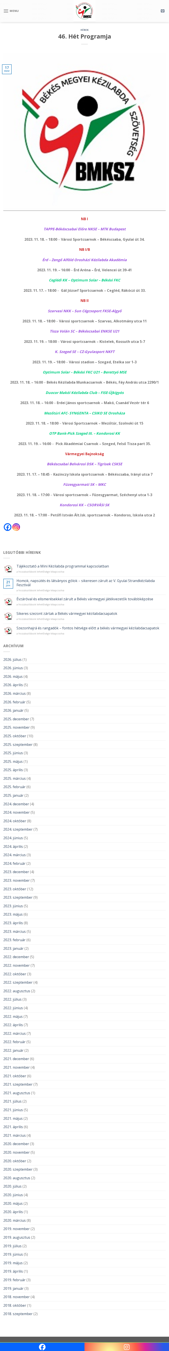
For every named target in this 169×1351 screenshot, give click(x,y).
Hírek (85, 29)
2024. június (13, 837)
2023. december (16, 871)
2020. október (14, 1161)
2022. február (14, 1041)
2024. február (14, 863)
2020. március (14, 1220)
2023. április (13, 922)
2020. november (16, 1152)
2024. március (14, 854)
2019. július (12, 1246)
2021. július (12, 1101)
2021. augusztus (16, 1092)
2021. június (13, 1109)
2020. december (16, 1143)
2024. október (14, 821)
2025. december (16, 719)
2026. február (14, 702)
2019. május (13, 1262)
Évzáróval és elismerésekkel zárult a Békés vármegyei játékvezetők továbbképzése (85, 599)
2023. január (13, 948)
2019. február (14, 1279)
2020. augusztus (16, 1177)
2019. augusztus (16, 1237)
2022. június (13, 1007)
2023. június (13, 906)
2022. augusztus (16, 991)
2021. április (13, 1126)
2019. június (13, 1254)
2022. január (13, 1050)
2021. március (14, 1135)
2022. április (13, 1024)
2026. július (12, 659)
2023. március (14, 931)
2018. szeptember (18, 1313)
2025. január (13, 795)
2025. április (13, 769)
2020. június (13, 1194)
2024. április (13, 846)
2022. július (12, 999)
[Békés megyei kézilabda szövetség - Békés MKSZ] (84, 11)
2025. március (14, 778)
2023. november (16, 880)
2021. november (16, 1067)
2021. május (13, 1118)
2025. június (13, 752)
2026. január (13, 710)
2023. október (14, 889)
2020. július (12, 1186)
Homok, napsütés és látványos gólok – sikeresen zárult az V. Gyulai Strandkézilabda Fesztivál (86, 583)
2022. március (14, 1033)
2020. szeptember (18, 1169)
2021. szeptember (18, 1084)
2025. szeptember (18, 744)
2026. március (14, 693)
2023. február (14, 939)
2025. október (14, 736)
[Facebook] (7, 527)
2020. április (13, 1211)
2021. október (14, 1076)
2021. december (16, 1058)
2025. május (13, 761)
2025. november (16, 727)
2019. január (13, 1288)
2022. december (16, 956)
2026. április (13, 684)
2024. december (16, 804)
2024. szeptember (18, 829)
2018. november (16, 1296)
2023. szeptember (18, 897)
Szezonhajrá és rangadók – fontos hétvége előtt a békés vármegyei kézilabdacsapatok (88, 628)
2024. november (16, 812)
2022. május (13, 1016)
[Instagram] (16, 527)
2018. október (14, 1305)
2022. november (16, 965)
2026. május (13, 676)
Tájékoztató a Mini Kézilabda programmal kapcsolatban (63, 566)
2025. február (14, 786)
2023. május (13, 914)
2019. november (16, 1228)
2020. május (13, 1203)
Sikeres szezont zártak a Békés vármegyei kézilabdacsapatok (67, 614)
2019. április (13, 1271)
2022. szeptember (18, 982)
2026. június (13, 667)
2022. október (14, 974)
